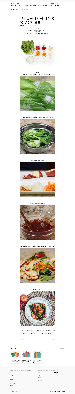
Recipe (14, 9)
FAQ (38, 383)
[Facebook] (11, 372)
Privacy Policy (40, 385)
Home (12, 9)
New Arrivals (50, 5)
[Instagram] (12, 372)
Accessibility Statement (41, 386)
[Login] (62, 3)
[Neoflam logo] (14, 3)
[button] (60, 3)
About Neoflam (56, 5)
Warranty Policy (40, 382)
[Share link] (29, 338)
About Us (39, 377)
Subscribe (55, 372)
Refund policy (40, 380)
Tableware (39, 5)
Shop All (18, 5)
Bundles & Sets (13, 5)
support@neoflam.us (13, 383)
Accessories (44, 5)
